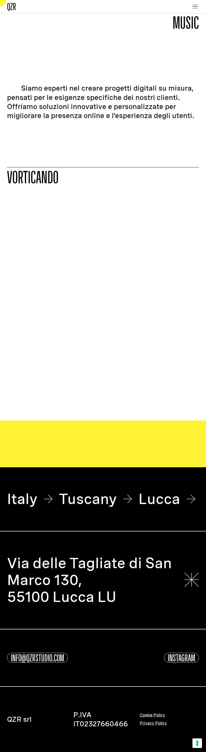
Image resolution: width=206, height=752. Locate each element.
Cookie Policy (152, 715)
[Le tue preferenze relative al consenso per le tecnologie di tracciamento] (197, 743)
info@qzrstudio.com (37, 658)
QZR (11, 7)
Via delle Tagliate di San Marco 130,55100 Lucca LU (89, 580)
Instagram (181, 658)
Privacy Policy (153, 723)
